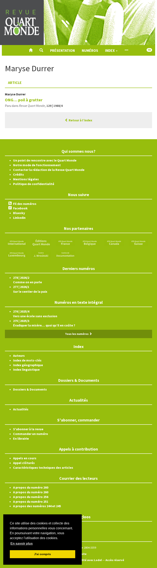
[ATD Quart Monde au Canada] (114, 242)
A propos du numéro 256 (30, 497)
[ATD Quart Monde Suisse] (138, 242)
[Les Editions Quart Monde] (41, 242)
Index (110, 50)
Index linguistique (26, 369)
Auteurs (19, 355)
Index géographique (28, 365)
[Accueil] (31, 50)
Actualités (20, 409)
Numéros (90, 50)
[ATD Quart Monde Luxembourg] (17, 254)
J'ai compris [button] (42, 554)
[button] (41, 50)
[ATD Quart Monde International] (17, 242)
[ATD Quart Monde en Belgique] (90, 242)
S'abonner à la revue (28, 429)
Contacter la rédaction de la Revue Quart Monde (48, 170)
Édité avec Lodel (90, 560)
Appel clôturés (24, 463)
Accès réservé (114, 560)
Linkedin (19, 218)
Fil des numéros (24, 204)
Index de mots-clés (27, 360)
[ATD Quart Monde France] (65, 242)
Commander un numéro (30, 434)
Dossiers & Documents (30, 389)
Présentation (62, 50)
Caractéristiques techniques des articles (43, 467)
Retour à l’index (80, 120)
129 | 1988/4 (54, 106)
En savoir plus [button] (21, 543)
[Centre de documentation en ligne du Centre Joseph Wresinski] (65, 254)
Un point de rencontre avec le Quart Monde (44, 160)
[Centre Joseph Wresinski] (41, 254)
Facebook (20, 208)
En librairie (21, 438)
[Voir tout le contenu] (126, 50)
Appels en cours (24, 458)
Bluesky (19, 213)
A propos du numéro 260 (30, 487)
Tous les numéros (77, 334)
